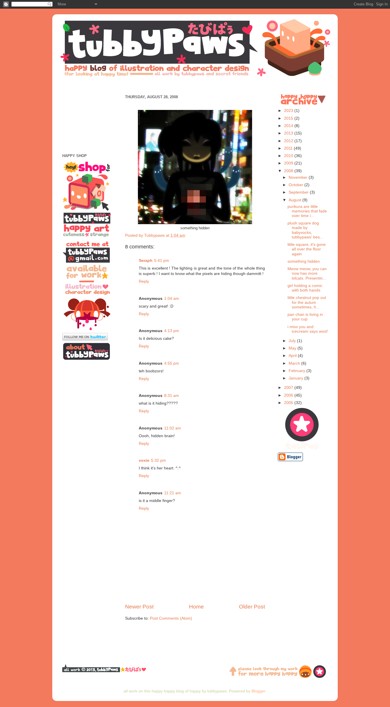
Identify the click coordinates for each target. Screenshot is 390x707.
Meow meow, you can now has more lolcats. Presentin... (307, 273)
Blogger (258, 691)
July (293, 341)
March (295, 363)
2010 (289, 156)
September (299, 192)
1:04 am (171, 298)
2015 (289, 118)
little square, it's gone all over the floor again (307, 249)
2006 (289, 395)
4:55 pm (171, 363)
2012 (289, 141)
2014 (289, 126)
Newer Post (139, 607)
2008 (289, 171)
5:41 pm (161, 260)
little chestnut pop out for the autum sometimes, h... (307, 302)
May (293, 348)
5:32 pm (158, 460)
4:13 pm (171, 331)
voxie (144, 460)
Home (196, 607)
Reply (144, 281)
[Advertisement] (195, 85)
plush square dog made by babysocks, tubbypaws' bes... (305, 230)
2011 (289, 148)
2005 (289, 403)
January (296, 378)
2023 (289, 111)
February (297, 371)
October (296, 185)
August (295, 200)
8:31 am (171, 395)
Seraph (145, 260)
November (299, 177)
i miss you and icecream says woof (307, 329)
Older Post (252, 607)
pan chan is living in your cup (305, 316)
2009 (289, 163)
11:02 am (172, 428)
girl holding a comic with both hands (305, 288)
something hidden (304, 261)
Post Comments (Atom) (171, 618)
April (293, 356)
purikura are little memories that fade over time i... (307, 211)
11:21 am (172, 493)
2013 (289, 133)
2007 (289, 387)
